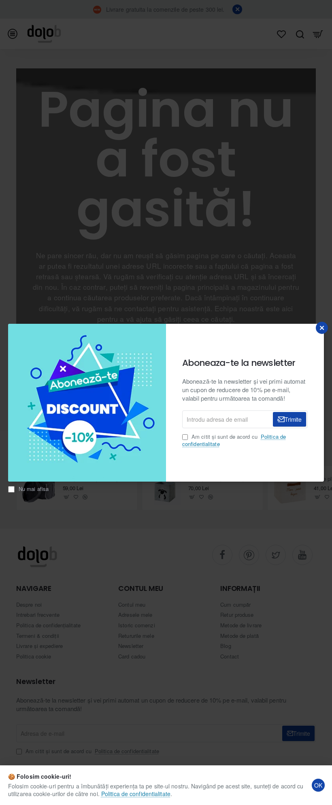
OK (318, 785)
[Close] (322, 328)
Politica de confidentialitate (135, 794)
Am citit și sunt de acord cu (234, 440)
